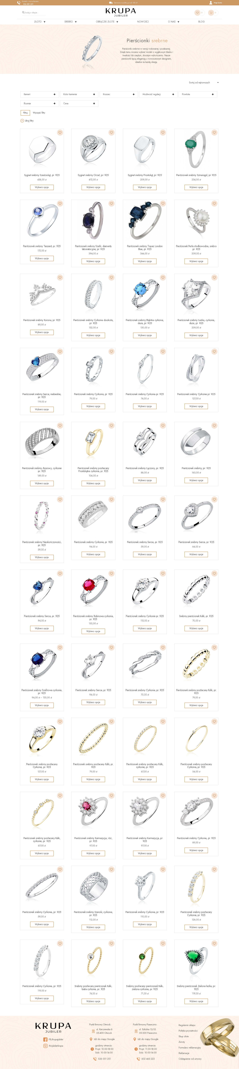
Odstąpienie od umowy (190, 1058)
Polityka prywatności (188, 1030)
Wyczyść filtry (39, 112)
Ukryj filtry (28, 120)
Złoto (38, 21)
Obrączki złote (105, 21)
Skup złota (184, 1036)
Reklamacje (184, 1053)
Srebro (69, 21)
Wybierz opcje (42, 187)
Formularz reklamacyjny (190, 1047)
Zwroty (182, 1042)
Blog (201, 21)
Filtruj (25, 112)
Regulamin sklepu (187, 1025)
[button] (58, 131)
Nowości (143, 21)
